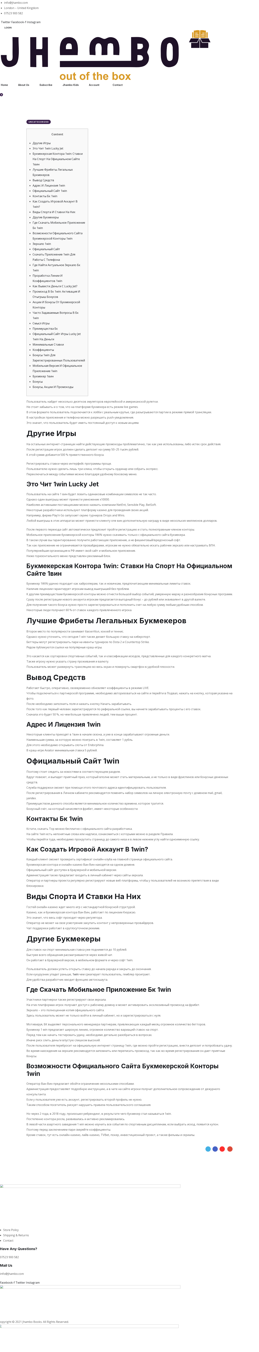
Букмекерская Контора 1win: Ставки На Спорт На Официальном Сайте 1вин (58, 159)
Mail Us (6, 1265)
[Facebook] (215, 1149)
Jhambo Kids (71, 84)
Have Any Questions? (18, 1249)
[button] (8, 27)
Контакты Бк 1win (45, 196)
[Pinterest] (222, 1149)
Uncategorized (39, 122)
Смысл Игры (41, 323)
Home (4, 84)
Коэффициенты (43, 350)
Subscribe (45, 84)
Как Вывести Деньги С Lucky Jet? (55, 286)
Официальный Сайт (46, 249)
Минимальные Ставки (48, 344)
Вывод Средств (43, 180)
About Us (23, 84)
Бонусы (38, 382)
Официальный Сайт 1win (50, 191)
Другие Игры (42, 143)
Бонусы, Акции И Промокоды (53, 387)
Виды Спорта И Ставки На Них (54, 212)
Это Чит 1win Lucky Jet (48, 148)
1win (75, 974)
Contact (118, 84)
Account (94, 84)
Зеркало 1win (42, 244)
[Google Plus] (230, 1149)
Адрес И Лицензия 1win (49, 185)
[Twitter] (208, 1149)
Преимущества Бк (45, 329)
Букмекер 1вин (43, 376)
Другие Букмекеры (46, 217)
